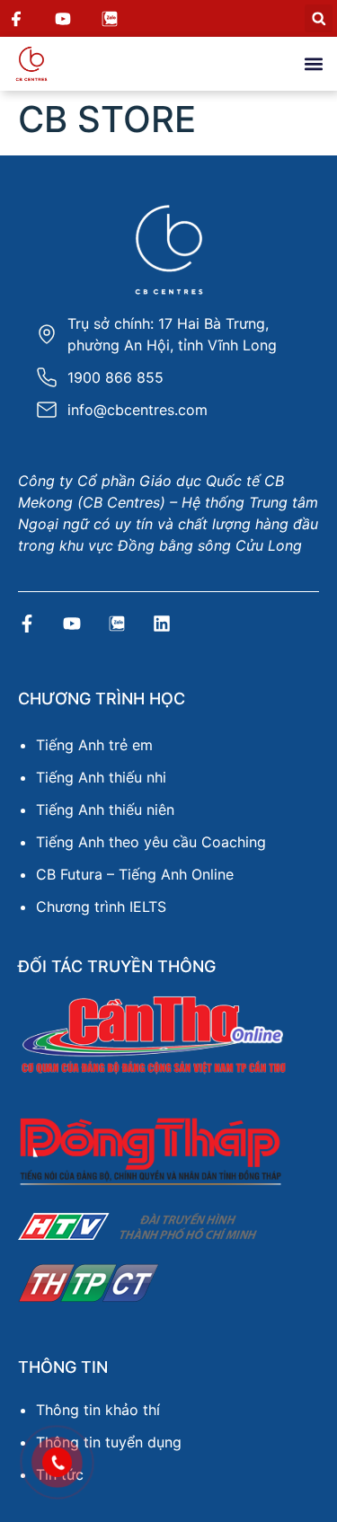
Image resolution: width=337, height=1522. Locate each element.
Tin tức (60, 1474)
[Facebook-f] (27, 624)
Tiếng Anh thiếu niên (105, 810)
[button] (319, 18)
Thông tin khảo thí (98, 1410)
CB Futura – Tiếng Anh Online (135, 874)
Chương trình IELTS (101, 907)
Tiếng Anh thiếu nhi (101, 777)
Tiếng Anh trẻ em (94, 745)
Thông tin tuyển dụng (109, 1442)
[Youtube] (72, 624)
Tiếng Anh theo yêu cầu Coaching (151, 842)
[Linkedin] (162, 624)
